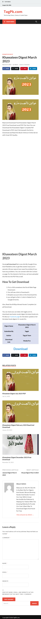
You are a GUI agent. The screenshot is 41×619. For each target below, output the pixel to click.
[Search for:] (20, 603)
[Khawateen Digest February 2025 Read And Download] (20, 412)
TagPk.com (13, 11)
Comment (6, 537)
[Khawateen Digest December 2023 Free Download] (20, 445)
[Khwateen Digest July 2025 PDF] (20, 380)
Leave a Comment (24, 64)
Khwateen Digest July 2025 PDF (14, 394)
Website (5, 581)
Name (4, 563)
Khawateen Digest (7, 54)
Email (5, 572)
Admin (16, 64)
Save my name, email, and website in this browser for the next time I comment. (17, 593)
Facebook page (15, 317)
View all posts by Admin (25, 515)
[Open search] (36, 21)
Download (21, 349)
